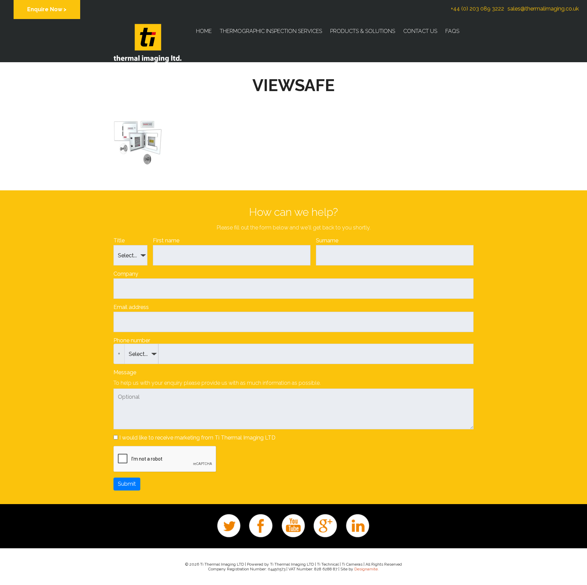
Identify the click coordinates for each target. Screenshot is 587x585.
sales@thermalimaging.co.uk (543, 8)
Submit (127, 484)
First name (166, 240)
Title (119, 240)
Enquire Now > (47, 9)
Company (125, 274)
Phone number (131, 340)
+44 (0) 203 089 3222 (477, 8)
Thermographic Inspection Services (271, 31)
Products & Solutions (362, 31)
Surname (327, 240)
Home (204, 31)
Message (124, 372)
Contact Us (420, 31)
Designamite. (366, 569)
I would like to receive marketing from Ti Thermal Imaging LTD (197, 437)
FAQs (452, 31)
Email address (131, 307)
